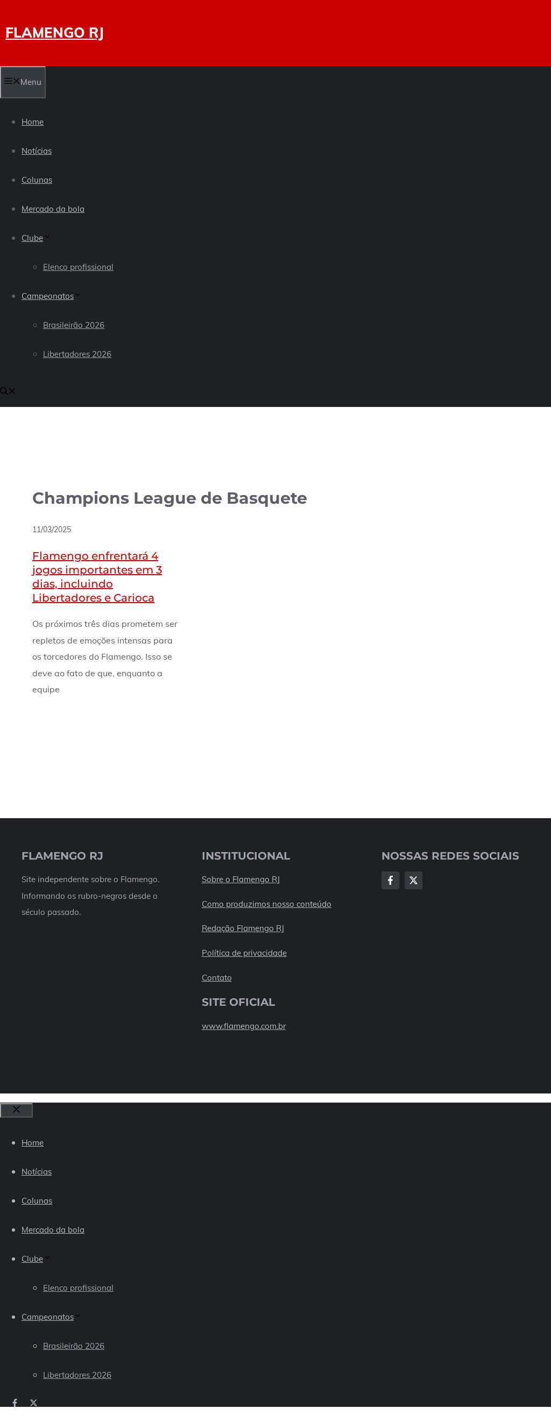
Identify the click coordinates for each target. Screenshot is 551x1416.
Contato (217, 977)
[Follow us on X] (34, 1403)
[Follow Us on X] (413, 880)
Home (33, 122)
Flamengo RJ (54, 32)
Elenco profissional (78, 267)
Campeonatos (48, 296)
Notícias (37, 151)
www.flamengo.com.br (244, 1026)
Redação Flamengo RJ (243, 928)
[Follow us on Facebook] (15, 1403)
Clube (32, 238)
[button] (8, 392)
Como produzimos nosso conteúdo (266, 904)
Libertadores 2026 (77, 354)
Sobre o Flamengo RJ (241, 879)
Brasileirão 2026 (73, 325)
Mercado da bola (53, 209)
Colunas (37, 180)
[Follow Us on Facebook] (390, 880)
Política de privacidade (244, 953)
